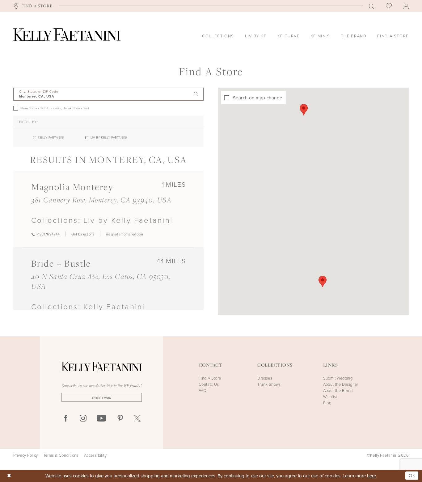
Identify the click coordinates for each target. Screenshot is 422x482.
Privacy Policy (25, 455)
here (371, 475)
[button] (406, 6)
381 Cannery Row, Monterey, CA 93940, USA (101, 200)
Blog (327, 403)
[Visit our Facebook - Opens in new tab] (66, 418)
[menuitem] (33, 6)
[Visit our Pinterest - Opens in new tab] (120, 418)
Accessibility (95, 455)
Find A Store (210, 378)
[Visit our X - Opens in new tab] (137, 418)
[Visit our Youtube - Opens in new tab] (101, 418)
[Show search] (371, 6)
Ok (412, 475)
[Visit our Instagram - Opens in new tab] (83, 418)
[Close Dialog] (9, 475)
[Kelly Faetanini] (66, 34)
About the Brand (338, 390)
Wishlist (330, 397)
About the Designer (340, 384)
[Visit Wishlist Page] (389, 6)
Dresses (264, 378)
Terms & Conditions (61, 455)
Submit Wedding (338, 378)
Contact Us (209, 384)
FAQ (202, 390)
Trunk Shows (269, 384)
